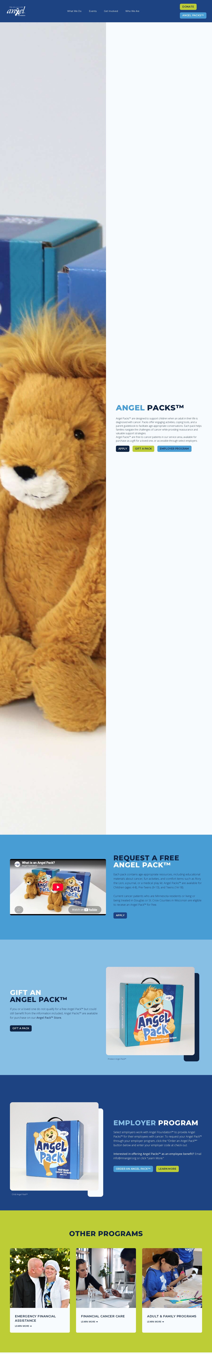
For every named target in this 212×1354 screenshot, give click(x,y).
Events (93, 11)
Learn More (167, 1168)
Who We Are (132, 11)
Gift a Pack (143, 448)
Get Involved (111, 11)
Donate (188, 6)
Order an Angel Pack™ (133, 1168)
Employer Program (174, 448)
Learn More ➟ (23, 1325)
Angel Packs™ (193, 15)
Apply (122, 448)
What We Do (74, 11)
